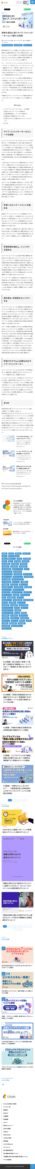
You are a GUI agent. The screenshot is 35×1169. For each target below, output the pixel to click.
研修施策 (6, 615)
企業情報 (5, 1116)
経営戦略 (14, 623)
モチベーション (7, 577)
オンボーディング (18, 569)
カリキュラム (6, 592)
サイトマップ (6, 1147)
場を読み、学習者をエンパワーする (14, 116)
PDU (18, 607)
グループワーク (7, 595)
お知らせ (5, 1113)
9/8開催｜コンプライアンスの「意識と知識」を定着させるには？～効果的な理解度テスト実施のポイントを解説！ (17, 758)
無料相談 (5, 1141)
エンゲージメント (7, 574)
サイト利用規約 (7, 1160)
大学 (18, 613)
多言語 (16, 595)
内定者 (18, 561)
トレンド (20, 597)
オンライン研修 (29, 600)
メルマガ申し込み (8, 1144)
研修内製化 (18, 45)
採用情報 (5, 1119)
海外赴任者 (18, 571)
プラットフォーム (18, 577)
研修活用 (24, 564)
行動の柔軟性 (7, 569)
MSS (20, 558)
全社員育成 (6, 564)
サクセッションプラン (18, 579)
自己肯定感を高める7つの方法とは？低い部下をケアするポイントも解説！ (17, 967)
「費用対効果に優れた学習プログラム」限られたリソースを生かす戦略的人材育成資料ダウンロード (17, 917)
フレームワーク (7, 589)
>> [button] (25, 800)
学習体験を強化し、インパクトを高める (15, 114)
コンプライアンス (7, 571)
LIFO (5, 556)
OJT (27, 569)
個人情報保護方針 (8, 1150)
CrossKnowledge (8, 45)
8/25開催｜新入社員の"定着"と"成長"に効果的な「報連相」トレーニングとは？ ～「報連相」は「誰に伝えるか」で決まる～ (17, 665)
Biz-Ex (18, 553)
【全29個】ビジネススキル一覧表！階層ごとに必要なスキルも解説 (17, 992)
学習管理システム (8, 587)
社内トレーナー (7, 600)
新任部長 (6, 605)
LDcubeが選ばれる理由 (9, 1104)
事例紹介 (5, 1110)
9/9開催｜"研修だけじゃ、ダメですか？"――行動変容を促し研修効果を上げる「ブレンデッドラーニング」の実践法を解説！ (17, 789)
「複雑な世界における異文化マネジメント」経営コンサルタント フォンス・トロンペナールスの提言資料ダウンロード (16, 885)
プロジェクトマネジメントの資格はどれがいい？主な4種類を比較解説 (17, 1068)
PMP (29, 620)
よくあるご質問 (7, 1138)
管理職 (5, 623)
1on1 (5, 602)
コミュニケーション (19, 589)
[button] (32, 2)
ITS (11, 561)
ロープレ (16, 582)
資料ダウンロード (28, 4)
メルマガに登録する (3, 1084)
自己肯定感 (6, 626)
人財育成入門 (29, 577)
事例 (5, 553)
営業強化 (16, 564)
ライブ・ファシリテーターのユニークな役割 (16, 109)
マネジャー (28, 592)
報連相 (18, 610)
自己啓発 (15, 615)
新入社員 (26, 561)
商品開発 (22, 623)
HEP (5, 561)
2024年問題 (6, 579)
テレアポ (15, 620)
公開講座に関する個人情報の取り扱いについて (15, 1156)
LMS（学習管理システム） (9, 558)
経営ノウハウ (15, 618)
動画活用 (6, 584)
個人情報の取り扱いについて (11, 1153)
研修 (23, 620)
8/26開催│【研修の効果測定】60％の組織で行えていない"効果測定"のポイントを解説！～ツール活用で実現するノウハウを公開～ (17, 698)
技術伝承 (6, 566)
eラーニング (28, 45)
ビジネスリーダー (17, 592)
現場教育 (6, 618)
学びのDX (15, 584)
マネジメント (24, 615)
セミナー (5, 1122)
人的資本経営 (7, 582)
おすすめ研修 (24, 605)
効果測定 (15, 566)
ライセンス (27, 553)
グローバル (6, 620)
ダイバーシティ (7, 628)
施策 (24, 613)
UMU (12, 553)
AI (4, 597)
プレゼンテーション (8, 613)
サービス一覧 (6, 1107)
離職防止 (25, 582)
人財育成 (27, 558)
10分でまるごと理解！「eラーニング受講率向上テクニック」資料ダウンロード (16, 830)
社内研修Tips (19, 587)
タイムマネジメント (8, 607)
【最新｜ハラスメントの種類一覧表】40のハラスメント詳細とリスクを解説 (17, 1017)
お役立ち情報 (6, 1128)
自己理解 (29, 587)
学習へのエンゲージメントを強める (14, 111)
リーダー (25, 607)
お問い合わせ (28, 1)
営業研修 (15, 605)
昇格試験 (13, 602)
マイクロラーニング (8, 610)
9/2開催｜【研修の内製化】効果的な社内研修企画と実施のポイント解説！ (17, 728)
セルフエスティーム (17, 626)
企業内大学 (18, 574)
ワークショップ (26, 595)
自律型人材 (25, 618)
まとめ (6, 123)
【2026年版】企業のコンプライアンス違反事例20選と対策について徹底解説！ (17, 1043)
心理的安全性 (18, 600)
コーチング (22, 602)
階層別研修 (12, 597)
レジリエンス (28, 574)
